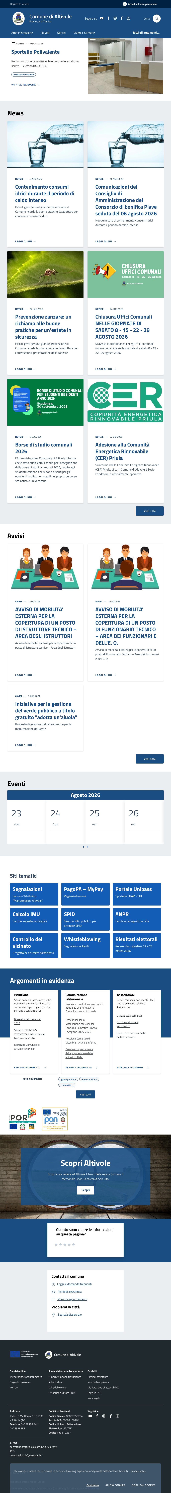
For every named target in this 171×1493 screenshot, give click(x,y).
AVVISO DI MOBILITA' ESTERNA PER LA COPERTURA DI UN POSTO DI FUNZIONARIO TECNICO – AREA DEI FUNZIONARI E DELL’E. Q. (125, 626)
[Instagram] (113, 18)
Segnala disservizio (20, 1382)
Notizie (19, 179)
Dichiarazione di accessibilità (103, 1387)
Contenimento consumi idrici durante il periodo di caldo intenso (44, 193)
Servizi (61, 32)
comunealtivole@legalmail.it (26, 1455)
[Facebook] (107, 18)
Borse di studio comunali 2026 (43, 447)
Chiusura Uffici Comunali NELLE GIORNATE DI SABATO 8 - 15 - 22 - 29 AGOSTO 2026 (123, 327)
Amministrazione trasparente (65, 1377)
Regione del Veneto (19, 4)
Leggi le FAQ (94, 1393)
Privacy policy (138, 1471)
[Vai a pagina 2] (87, 847)
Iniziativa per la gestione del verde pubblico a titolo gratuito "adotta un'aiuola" (46, 710)
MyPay (14, 1387)
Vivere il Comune (84, 32)
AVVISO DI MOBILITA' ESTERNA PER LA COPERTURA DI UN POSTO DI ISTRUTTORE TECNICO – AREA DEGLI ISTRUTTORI (46, 622)
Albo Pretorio (56, 1382)
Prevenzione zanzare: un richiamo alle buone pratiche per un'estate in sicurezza (43, 327)
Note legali (94, 1398)
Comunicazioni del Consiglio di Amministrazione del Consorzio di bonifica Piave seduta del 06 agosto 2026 (126, 200)
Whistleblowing (57, 1387)
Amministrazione (22, 32)
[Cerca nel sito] (157, 19)
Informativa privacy (98, 1382)
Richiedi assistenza (98, 1377)
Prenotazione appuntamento (26, 1377)
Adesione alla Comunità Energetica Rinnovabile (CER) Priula (122, 451)
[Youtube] (100, 18)
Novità (45, 32)
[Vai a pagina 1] (83, 847)
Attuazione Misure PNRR (62, 1393)
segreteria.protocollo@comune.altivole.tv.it (33, 1447)
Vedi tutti (85, 1094)
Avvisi (18, 601)
